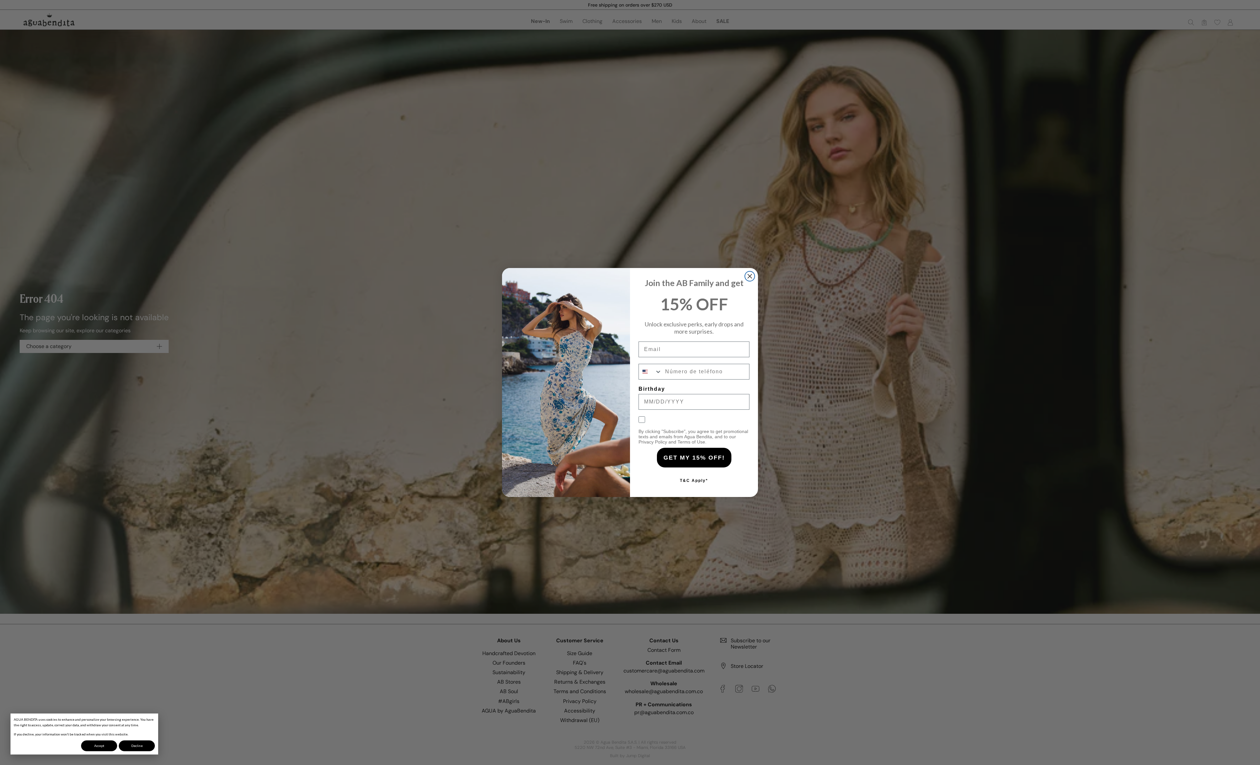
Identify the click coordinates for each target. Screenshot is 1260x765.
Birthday (652, 389)
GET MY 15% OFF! (694, 457)
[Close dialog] (750, 276)
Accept (99, 746)
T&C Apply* (694, 480)
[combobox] (650, 371)
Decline (137, 746)
